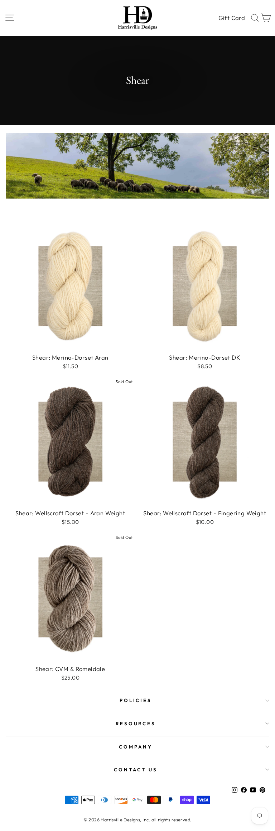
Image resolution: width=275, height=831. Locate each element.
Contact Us (136, 769)
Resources (136, 723)
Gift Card (232, 17)
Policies (136, 700)
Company (136, 747)
